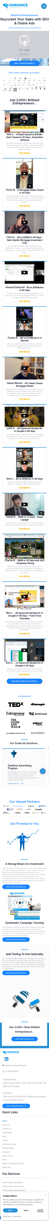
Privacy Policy (7, 1216)
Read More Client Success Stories (24, 681)
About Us (5, 1125)
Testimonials (7, 1133)
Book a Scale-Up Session (24, 63)
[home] (15, 6)
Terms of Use (7, 1156)
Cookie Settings (40, 1210)
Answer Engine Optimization (13, 1186)
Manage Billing (8, 1148)
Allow (10, 1210)
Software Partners (9, 1144)
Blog (4, 1136)
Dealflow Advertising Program (13, 1190)
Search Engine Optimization (12, 1182)
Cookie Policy (16, 1216)
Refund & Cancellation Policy (13, 1164)
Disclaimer (6, 1152)
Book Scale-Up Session (25, 1039)
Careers (5, 1140)
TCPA (4, 1160)
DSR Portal (6, 1167)
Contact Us (6, 1129)
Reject (26, 1210)
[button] (44, 6)
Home (4, 1121)
